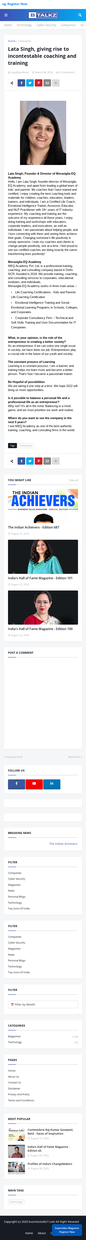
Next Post (74, 757)
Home (8, 25)
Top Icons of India (19, 908)
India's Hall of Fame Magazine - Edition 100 (40, 629)
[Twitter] (30, 83)
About (42, 1233)
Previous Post (14, 757)
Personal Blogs (16, 896)
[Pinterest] (38, 83)
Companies (68, 25)
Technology (24, 25)
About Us (13, 1076)
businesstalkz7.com (42, 1222)
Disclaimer (14, 1088)
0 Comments (67, 72)
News (11, 890)
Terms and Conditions (21, 1100)
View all (73, 480)
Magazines (14, 885)
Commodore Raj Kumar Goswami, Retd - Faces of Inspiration (50, 1132)
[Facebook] (21, 83)
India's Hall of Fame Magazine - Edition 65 (49, 1149)
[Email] (47, 83)
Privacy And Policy (19, 1094)
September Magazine (67, 1230)
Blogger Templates (43, 1225)
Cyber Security (46, 25)
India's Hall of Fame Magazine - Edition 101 (40, 578)
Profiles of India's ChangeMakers (50, 1164)
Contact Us (14, 1082)
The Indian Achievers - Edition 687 (33, 527)
